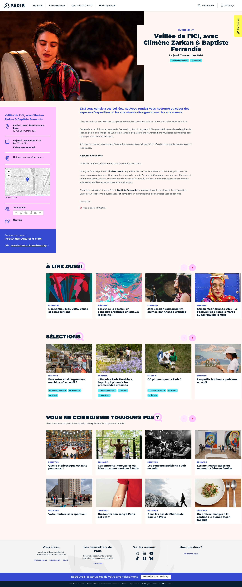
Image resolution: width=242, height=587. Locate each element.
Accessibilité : (103, 584)
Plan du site (167, 584)
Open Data (134, 584)
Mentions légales (77, 584)
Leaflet (28, 195)
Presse (125, 584)
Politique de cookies (150, 584)
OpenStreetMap (39, 195)
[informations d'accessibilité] (28, 212)
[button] (27, 179)
